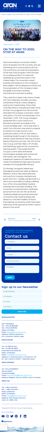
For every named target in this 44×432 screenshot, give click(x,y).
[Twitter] (11, 416)
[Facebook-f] (26, 6)
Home (3, 14)
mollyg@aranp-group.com (17, 396)
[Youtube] (3, 416)
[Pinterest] (16, 416)
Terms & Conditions (7, 412)
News (9, 14)
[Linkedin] (29, 6)
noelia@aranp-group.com (16, 355)
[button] (32, 6)
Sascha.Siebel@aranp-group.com (19, 375)
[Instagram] (7, 416)
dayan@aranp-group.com (16, 332)
